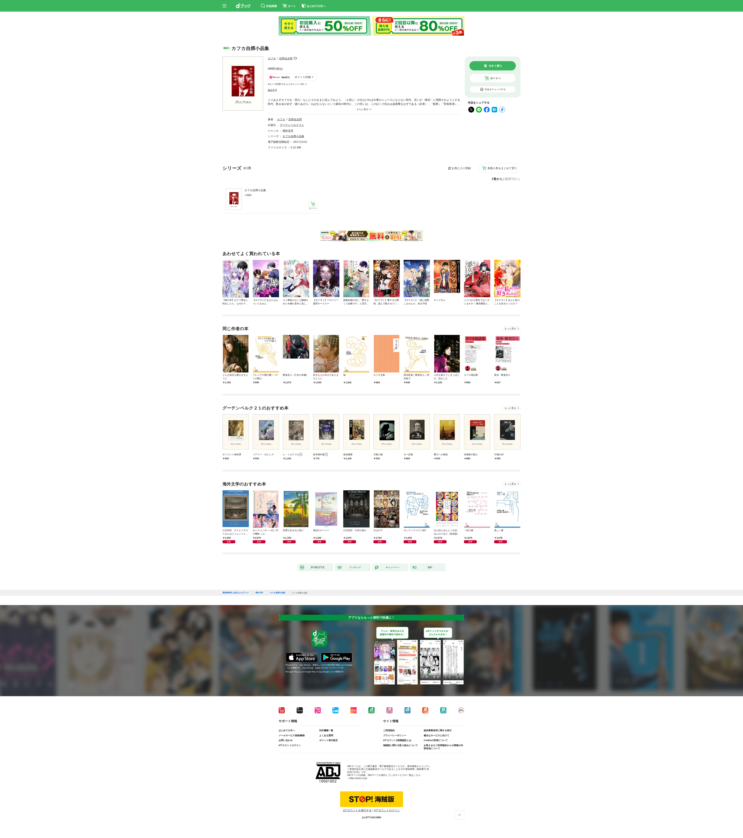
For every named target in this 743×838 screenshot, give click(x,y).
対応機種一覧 (326, 730)
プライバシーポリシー (394, 735)
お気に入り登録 (461, 168)
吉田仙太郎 (286, 58)
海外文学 (287, 130)
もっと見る (510, 328)
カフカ (272, 58)
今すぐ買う (495, 65)
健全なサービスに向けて (436, 735)
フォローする (295, 58)
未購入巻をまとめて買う (502, 168)
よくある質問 (326, 735)
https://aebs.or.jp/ (358, 778)
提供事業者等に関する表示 (438, 730)
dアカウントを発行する (357, 810)
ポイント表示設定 (328, 740)
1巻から (497, 179)
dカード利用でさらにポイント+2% (286, 84)
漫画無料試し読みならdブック (236, 593)
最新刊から (512, 179)
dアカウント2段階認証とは (397, 740)
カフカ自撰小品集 (255, 190)
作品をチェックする (495, 89)
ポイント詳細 (302, 77)
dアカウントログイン (290, 745)
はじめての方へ (287, 730)
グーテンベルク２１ (292, 125)
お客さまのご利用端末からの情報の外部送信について (443, 747)
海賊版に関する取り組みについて (400, 745)
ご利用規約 (389, 730)
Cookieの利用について (436, 740)
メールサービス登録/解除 (292, 735)
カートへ (495, 78)
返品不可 (272, 90)
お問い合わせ (286, 740)
